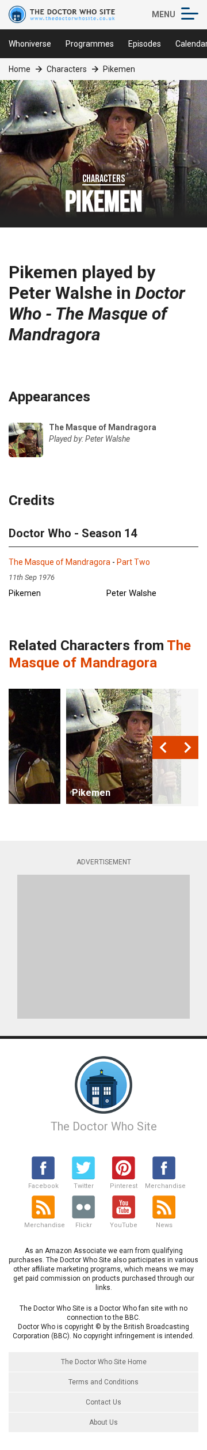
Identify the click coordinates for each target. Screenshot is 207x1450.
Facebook (43, 1186)
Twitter (84, 1186)
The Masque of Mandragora (59, 562)
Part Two (133, 562)
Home (19, 69)
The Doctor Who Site (104, 1126)
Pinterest (123, 1186)
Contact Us (103, 1402)
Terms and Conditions (103, 1382)
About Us (103, 1422)
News (164, 1225)
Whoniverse (30, 43)
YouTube (123, 1225)
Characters (67, 69)
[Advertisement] (103, 947)
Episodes (144, 43)
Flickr (83, 1225)
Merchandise (164, 1186)
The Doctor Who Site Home (104, 1362)
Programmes (90, 43)
